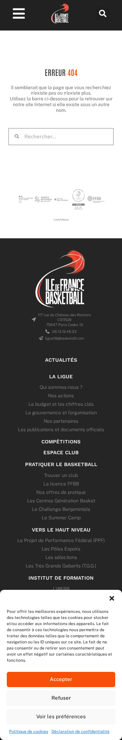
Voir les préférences (61, 716)
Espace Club (61, 452)
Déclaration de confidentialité (80, 731)
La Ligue (61, 377)
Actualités (61, 360)
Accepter (61, 679)
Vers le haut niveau (61, 530)
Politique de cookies (28, 731)
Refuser (61, 698)
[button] (111, 598)
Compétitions (61, 442)
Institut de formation (61, 578)
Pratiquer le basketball (61, 464)
